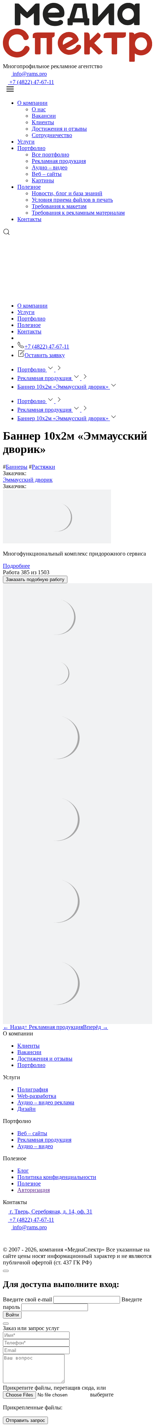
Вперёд (95, 1027)
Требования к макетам (59, 206)
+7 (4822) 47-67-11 (31, 82)
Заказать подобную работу (35, 579)
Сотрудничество (52, 135)
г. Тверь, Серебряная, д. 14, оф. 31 (50, 1211)
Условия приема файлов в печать (72, 200)
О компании (32, 103)
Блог (23, 1171)
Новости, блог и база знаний (67, 193)
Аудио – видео (49, 167)
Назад (14, 1027)
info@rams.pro (29, 74)
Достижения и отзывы (59, 129)
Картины (43, 180)
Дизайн (26, 1109)
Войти (12, 1315)
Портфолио (31, 148)
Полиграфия (32, 1089)
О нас (39, 109)
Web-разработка (36, 1096)
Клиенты (43, 122)
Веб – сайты (47, 174)
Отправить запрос (25, 1420)
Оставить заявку (45, 355)
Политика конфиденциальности (56, 1177)
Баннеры (16, 467)
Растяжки (43, 467)
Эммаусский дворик (28, 480)
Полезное (29, 187)
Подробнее (16, 566)
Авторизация (33, 1190)
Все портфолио (50, 154)
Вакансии (44, 116)
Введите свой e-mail (28, 1299)
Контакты (29, 219)
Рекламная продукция (59, 161)
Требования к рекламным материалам (78, 213)
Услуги (26, 142)
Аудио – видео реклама (45, 1102)
